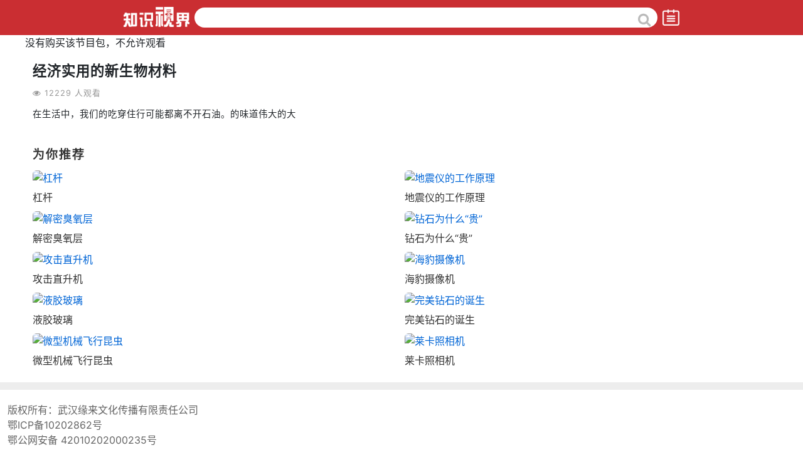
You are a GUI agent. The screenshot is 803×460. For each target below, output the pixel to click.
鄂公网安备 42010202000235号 (82, 440)
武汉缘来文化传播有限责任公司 (128, 410)
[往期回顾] (670, 17)
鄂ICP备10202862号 (55, 425)
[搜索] (644, 19)
